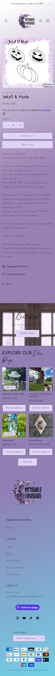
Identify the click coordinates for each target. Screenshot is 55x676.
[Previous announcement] (5, 4)
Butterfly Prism (35, 440)
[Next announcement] (49, 4)
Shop (8, 554)
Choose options (14, 408)
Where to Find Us (15, 568)
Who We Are (12, 561)
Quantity (6, 119)
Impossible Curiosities (22, 670)
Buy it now (27, 144)
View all (27, 462)
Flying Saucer (8, 440)
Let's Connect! (13, 574)
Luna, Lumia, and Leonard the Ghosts (40, 395)
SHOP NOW (27, 333)
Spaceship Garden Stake (13, 394)
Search (9, 528)
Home (9, 547)
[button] (6, 20)
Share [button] (9, 284)
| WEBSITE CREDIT (40, 670)
